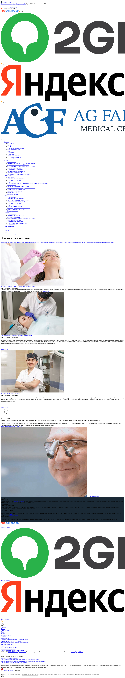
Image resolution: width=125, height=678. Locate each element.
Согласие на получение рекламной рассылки (14, 662)
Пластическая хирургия (14, 168)
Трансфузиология (12, 211)
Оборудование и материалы (15, 148)
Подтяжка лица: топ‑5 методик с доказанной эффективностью (19, 286)
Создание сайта (8, 670)
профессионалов (19, 501)
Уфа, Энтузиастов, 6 (6, 4)
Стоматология (11, 162)
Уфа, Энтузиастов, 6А (19, 4)
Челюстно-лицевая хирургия (15, 178)
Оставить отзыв (12, 224)
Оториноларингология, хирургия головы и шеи (21, 166)
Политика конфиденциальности (10, 658)
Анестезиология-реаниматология (17, 223)
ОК (2, 676)
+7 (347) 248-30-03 (7, 2)
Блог (8, 151)
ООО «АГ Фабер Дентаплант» (17, 652)
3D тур (9, 145)
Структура (10, 154)
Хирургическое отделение (15, 169)
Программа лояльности (14, 157)
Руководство (11, 177)
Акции (9, 146)
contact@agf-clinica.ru (77, 652)
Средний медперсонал (13, 192)
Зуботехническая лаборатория (16, 171)
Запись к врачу (13, 7)
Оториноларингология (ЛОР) (16, 201)
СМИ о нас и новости (13, 149)
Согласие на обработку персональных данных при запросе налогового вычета (23, 661)
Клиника (3, 627)
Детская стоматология (13, 217)
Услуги (3, 629)
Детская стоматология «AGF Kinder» (18, 165)
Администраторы (12, 194)
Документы (10, 152)
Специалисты (11, 426)
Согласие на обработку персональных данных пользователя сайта (20, 659)
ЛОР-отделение (13, 515)
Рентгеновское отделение (14, 172)
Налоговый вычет (12, 159)
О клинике (10, 143)
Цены (2, 632)
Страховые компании (13, 155)
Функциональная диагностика (16, 209)
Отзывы (3, 633)
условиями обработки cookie (30, 674)
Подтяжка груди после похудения (10, 393)
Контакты (3, 636)
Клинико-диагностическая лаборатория (18, 174)
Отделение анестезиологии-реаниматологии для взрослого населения (27, 183)
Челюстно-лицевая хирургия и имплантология (21, 163)
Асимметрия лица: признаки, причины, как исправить (16, 335)
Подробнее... (45, 291)
